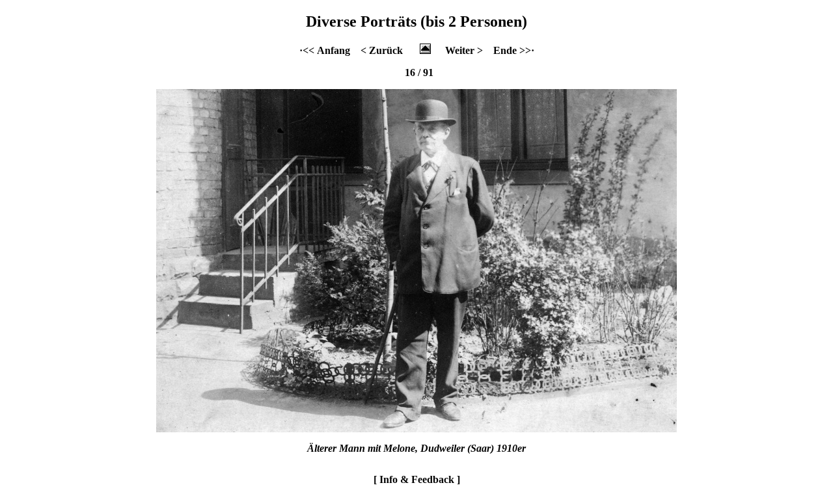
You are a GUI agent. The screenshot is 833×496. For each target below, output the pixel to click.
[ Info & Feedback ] (417, 479)
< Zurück (382, 50)
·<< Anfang (324, 50)
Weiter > (464, 50)
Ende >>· (513, 50)
